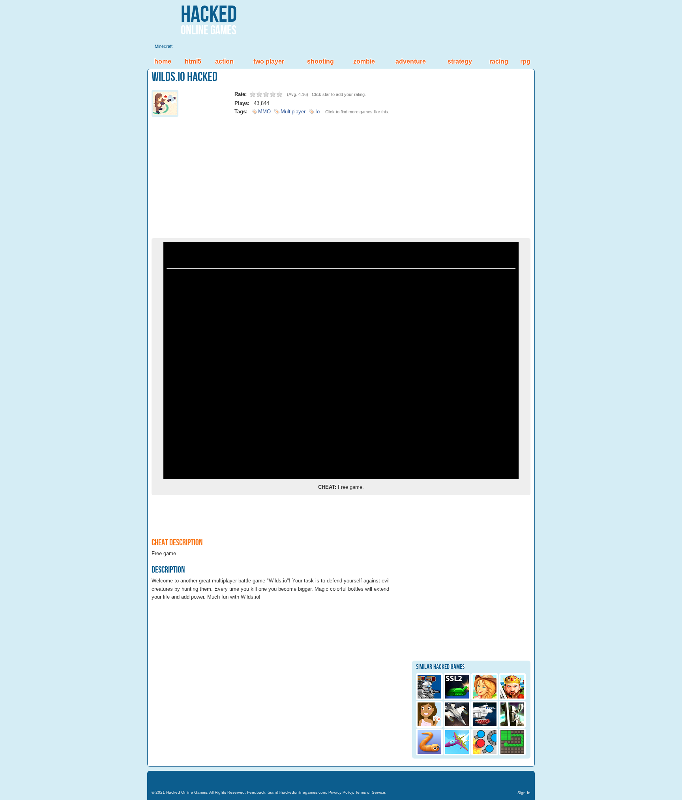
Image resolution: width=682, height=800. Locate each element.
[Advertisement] (341, 175)
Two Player (268, 61)
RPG (525, 61)
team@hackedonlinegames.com (297, 792)
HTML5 (193, 61)
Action (224, 61)
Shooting (320, 61)
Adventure (410, 61)
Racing (498, 61)
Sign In (523, 793)
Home (162, 61)
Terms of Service (370, 792)
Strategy (460, 61)
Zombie (364, 61)
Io (317, 112)
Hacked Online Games (186, 792)
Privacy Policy (340, 792)
